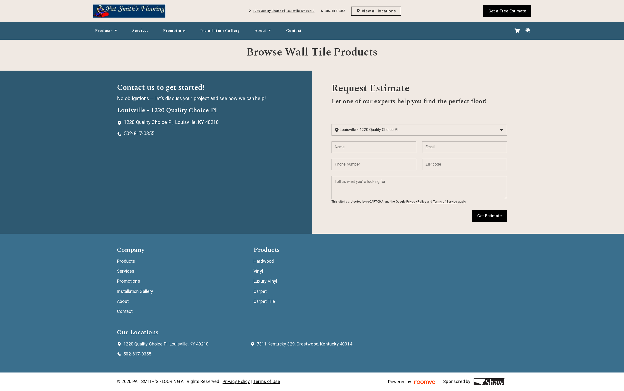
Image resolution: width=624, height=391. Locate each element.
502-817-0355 (335, 11)
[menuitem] (106, 31)
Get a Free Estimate (507, 11)
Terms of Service (445, 201)
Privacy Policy (416, 201)
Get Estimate (489, 216)
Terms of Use (266, 381)
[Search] (528, 31)
